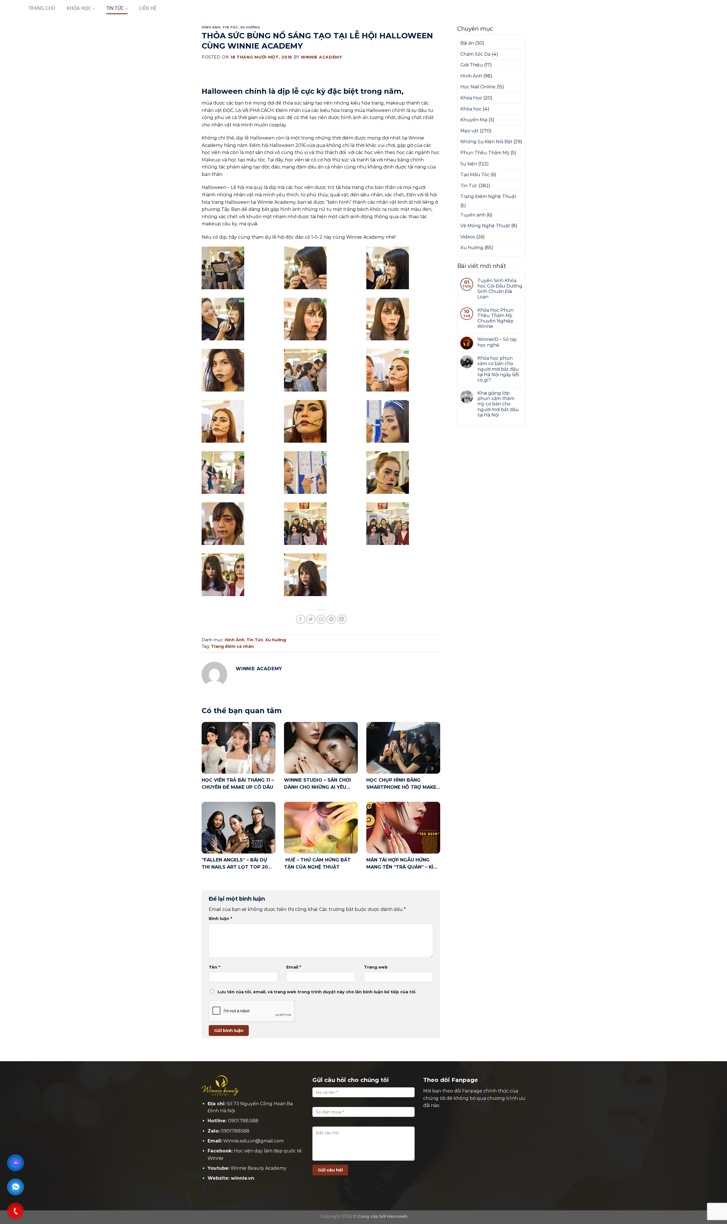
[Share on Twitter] (311, 619)
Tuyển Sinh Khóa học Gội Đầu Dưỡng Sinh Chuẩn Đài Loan (499, 289)
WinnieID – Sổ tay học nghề (497, 342)
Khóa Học (79, 8)
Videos (467, 237)
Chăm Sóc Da (475, 54)
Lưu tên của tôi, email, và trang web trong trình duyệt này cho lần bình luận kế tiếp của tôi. (317, 991)
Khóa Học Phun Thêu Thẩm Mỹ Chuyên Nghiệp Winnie (495, 318)
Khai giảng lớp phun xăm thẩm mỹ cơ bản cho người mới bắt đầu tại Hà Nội (498, 404)
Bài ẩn (467, 43)
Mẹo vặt (469, 131)
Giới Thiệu (471, 65)
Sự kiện (468, 163)
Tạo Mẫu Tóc (475, 174)
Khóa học (471, 109)
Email (293, 967)
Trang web (376, 967)
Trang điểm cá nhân (232, 646)
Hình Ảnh (211, 27)
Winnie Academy (321, 57)
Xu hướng (250, 27)
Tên (214, 967)
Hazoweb (397, 1216)
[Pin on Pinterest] (331, 619)
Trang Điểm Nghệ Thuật (488, 196)
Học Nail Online (478, 86)
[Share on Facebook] (300, 619)
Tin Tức (115, 8)
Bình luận (220, 918)
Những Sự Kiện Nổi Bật (486, 141)
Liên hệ (148, 8)
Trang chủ (41, 8)
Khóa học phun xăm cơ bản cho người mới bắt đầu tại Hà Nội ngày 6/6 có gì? (498, 369)
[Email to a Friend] (321, 619)
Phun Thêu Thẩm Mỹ (484, 152)
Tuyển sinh (473, 215)
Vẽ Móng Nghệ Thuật (485, 225)
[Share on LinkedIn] (341, 619)
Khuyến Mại (473, 119)
